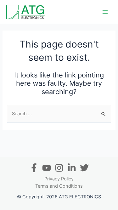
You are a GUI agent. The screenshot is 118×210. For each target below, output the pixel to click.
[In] (71, 167)
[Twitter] (84, 167)
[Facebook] (34, 167)
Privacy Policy (59, 179)
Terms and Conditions (59, 186)
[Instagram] (59, 167)
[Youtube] (46, 167)
